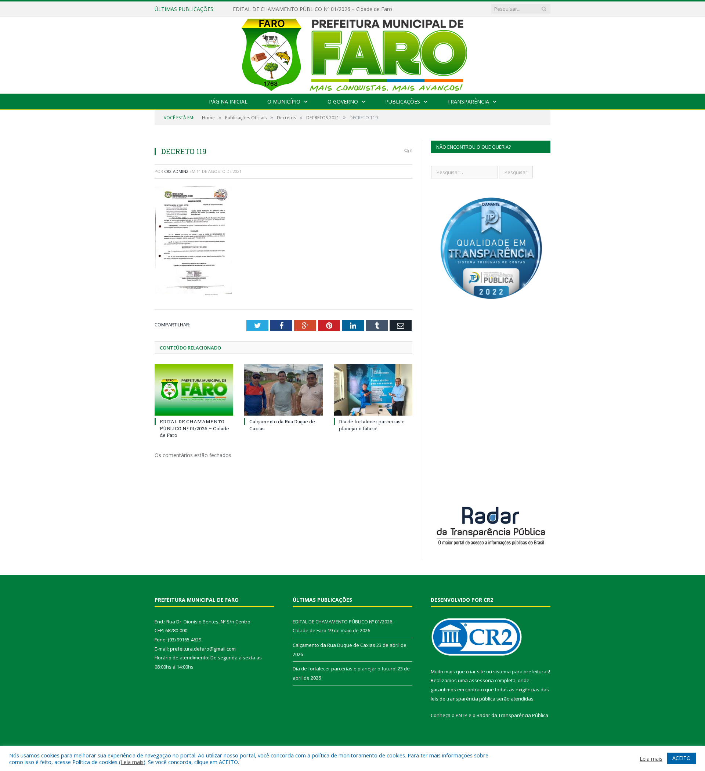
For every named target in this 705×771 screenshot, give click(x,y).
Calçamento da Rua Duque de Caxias (334, 645)
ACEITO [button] (681, 757)
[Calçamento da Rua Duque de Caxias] (283, 390)
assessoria (481, 680)
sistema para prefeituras (521, 671)
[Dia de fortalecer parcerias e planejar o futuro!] (373, 390)
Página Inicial (228, 101)
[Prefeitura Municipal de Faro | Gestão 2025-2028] (352, 53)
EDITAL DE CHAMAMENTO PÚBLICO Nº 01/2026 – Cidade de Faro (312, 9)
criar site (475, 671)
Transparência (468, 101)
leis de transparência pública (463, 698)
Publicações (402, 101)
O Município (283, 101)
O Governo (343, 101)
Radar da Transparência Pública (512, 715)
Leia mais (132, 761)
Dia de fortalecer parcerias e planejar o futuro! (372, 424)
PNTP (461, 715)
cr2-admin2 (176, 171)
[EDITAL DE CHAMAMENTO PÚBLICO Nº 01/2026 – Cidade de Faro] (194, 390)
